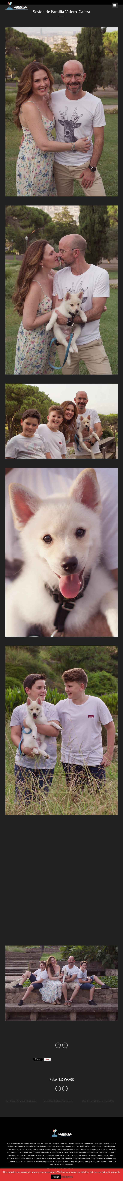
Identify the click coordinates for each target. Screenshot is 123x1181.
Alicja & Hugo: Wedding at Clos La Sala (98, 1101)
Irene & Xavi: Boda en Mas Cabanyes (58, 1101)
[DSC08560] (61, 983)
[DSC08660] (61, 290)
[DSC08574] (61, 730)
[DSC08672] (61, 111)
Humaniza (60, 1164)
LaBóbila (69, 1164)
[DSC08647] (61, 421)
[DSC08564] (61, 880)
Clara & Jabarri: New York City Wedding (20, 1101)
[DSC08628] (61, 552)
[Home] (16, 6)
